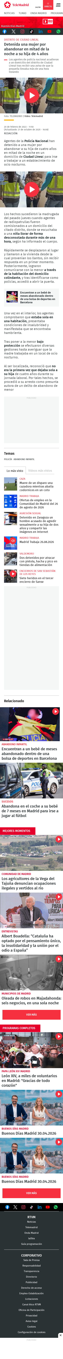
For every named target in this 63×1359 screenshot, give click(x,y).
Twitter (13, 31)
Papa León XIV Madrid (16, 1071)
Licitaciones (31, 1299)
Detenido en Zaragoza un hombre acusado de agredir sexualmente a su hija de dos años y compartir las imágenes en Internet (10, 518)
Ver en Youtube (47, 1207)
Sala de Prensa (31, 1260)
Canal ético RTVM (31, 1304)
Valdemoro (27, 553)
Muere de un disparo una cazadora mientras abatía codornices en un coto (10, 484)
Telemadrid (31, 1227)
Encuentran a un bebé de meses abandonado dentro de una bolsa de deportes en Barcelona (12, 296)
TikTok (31, 31)
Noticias (9, 13)
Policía (8, 459)
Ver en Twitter (15, 1207)
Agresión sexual (30, 513)
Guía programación (31, 1244)
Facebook (4, 31)
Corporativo (31, 1255)
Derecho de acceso (31, 1288)
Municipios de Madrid (16, 993)
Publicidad (31, 1282)
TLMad (22, 13)
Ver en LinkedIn (39, 1207)
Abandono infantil (24, 459)
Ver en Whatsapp (55, 1207)
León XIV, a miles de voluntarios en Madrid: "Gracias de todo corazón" (31, 1050)
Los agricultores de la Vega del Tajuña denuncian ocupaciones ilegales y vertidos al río (31, 853)
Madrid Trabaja (29, 496)
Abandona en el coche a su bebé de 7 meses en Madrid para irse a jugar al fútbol (31, 780)
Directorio (31, 1277)
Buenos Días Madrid (15, 1128)
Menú (58, 5)
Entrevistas (10, 931)
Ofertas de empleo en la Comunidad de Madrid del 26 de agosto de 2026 (10, 501)
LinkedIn (40, 31)
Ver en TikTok (31, 1207)
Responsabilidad (31, 1266)
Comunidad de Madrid (16, 874)
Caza (22, 479)
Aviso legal (31, 1321)
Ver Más (31, 1014)
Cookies (31, 1327)
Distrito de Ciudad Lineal (21, 39)
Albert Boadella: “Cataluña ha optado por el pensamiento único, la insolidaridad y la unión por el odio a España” (31, 910)
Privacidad (31, 1315)
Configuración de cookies (31, 1332)
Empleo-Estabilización (31, 1293)
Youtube (49, 31)
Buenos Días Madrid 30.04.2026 (31, 1108)
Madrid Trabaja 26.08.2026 (10, 543)
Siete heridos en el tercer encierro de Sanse (10, 576)
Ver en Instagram (23, 1207)
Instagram (22, 31)
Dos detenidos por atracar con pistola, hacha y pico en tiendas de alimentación (10, 558)
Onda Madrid (38, 13)
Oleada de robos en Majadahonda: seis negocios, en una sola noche (31, 972)
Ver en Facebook (7, 1207)
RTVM (31, 1217)
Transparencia (31, 1271)
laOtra (31, 1238)
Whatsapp (58, 31)
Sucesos (7, 801)
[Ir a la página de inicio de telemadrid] (16, 5)
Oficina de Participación (31, 1310)
